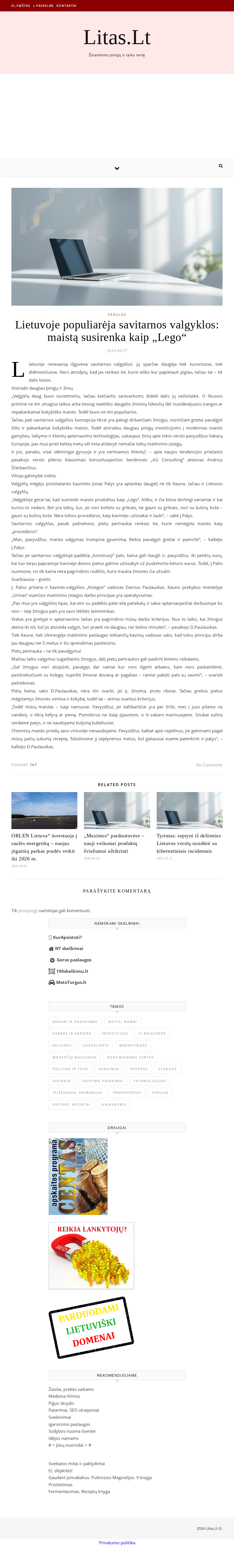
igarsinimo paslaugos (69, 1424)
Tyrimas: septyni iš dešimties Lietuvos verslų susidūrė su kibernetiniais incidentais (189, 843)
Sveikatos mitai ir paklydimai (77, 1463)
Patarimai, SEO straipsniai (74, 1410)
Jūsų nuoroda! (70, 1445)
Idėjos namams (63, 1438)
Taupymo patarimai (102, 1081)
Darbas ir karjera (72, 1033)
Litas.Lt (117, 37)
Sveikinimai (60, 1417)
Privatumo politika (117, 1542)
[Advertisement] (117, 117)
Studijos (167, 1069)
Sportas (139, 1069)
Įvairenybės (114, 1104)
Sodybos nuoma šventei (72, 1431)
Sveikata (62, 1081)
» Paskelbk (43, 5)
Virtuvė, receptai (71, 1104)
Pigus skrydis (61, 1403)
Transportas (127, 1092)
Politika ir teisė (70, 1069)
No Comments (209, 765)
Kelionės (62, 1045)
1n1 (33, 764)
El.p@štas (20, 5)
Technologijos (150, 1081)
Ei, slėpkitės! (60, 1470)
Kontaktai (66, 5)
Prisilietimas (60, 1484)
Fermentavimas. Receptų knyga (79, 1491)
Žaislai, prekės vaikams (71, 1389)
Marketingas (133, 1045)
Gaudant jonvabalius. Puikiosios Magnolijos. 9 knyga (100, 1477)
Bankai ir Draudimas (75, 1021)
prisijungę (28, 910)
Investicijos (115, 1033)
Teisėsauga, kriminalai (77, 1092)
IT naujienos (152, 1033)
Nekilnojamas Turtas (130, 1057)
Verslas (117, 314)
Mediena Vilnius (64, 1396)
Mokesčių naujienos (75, 1057)
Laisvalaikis (95, 1045)
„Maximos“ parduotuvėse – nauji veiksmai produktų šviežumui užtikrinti (114, 843)
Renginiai (109, 1069)
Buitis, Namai (122, 1021)
